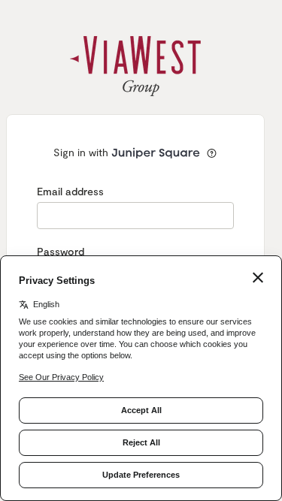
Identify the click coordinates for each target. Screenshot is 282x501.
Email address (70, 191)
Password (60, 251)
